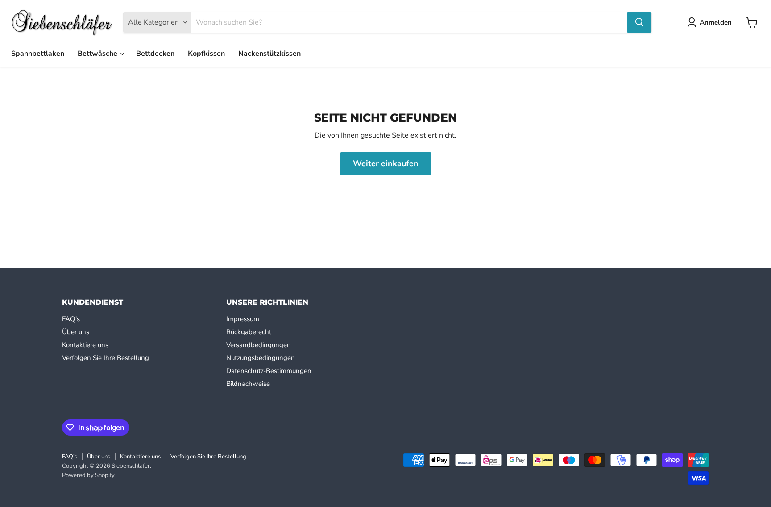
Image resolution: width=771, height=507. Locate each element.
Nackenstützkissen (269, 54)
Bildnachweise (248, 383)
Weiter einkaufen (386, 163)
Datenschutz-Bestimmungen (268, 370)
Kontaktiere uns (85, 344)
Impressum (242, 318)
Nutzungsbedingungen (260, 357)
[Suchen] (639, 22)
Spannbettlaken (37, 54)
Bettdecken (155, 54)
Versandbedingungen (258, 344)
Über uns (75, 331)
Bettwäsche (98, 54)
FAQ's (71, 318)
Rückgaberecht (248, 331)
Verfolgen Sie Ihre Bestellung (105, 357)
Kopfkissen (206, 54)
